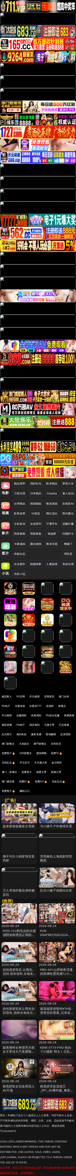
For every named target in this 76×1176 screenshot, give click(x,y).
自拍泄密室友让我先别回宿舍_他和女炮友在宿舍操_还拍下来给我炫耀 (19, 1014)
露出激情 (35, 544)
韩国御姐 (35, 503)
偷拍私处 (21, 734)
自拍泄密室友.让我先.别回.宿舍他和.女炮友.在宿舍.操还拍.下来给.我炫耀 (18, 975)
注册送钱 (20, 706)
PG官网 (20, 696)
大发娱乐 (24, 743)
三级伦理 (19, 493)
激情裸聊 (41, 753)
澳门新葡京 (8, 743)
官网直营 (49, 696)
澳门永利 (64, 696)
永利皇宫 (56, 743)
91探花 (35, 513)
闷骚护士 (68, 533)
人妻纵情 (51, 564)
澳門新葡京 (40, 743)
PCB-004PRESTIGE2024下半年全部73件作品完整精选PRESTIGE (56, 937)
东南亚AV (68, 503)
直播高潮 (69, 715)
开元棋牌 (34, 696)
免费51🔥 (56, 753)
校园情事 (35, 564)
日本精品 (35, 493)
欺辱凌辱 (19, 513)
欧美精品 (51, 483)
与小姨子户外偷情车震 (56, 826)
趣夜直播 (36, 734)
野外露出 (68, 513)
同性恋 (68, 554)
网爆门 (68, 544)
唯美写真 (51, 544)
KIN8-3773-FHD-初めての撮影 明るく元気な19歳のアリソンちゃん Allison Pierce (56, 1053)
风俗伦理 (68, 564)
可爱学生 (51, 524)
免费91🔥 (24, 781)
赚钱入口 (25, 791)
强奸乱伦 (35, 483)
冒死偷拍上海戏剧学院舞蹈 (56, 858)
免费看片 (27, 772)
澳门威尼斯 (8, 781)
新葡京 (62, 706)
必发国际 (65, 734)
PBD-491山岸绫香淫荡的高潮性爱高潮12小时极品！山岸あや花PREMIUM (56, 975)
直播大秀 (56, 772)
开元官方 (25, 762)
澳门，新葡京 (9, 772)
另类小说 (19, 574)
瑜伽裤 (52, 533)
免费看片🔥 (8, 753)
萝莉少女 (68, 483)
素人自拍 (68, 493)
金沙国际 (57, 762)
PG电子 (6, 706)
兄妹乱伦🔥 (58, 781)
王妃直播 (64, 725)
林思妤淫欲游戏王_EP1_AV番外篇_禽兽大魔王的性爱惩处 (56, 1090)
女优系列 (35, 524)
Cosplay (52, 493)
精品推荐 (19, 483)
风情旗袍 (19, 533)
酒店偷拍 (34, 725)
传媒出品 (19, 554)
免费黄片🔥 (8, 791)
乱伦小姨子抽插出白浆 (56, 890)
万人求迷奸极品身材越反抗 (19, 892)
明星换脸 (35, 533)
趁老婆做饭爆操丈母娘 (19, 826)
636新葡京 (26, 753)
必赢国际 (21, 715)
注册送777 (35, 706)
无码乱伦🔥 (8, 762)
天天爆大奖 (40, 762)
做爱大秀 (41, 772)
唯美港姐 (51, 503)
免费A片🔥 (41, 781)
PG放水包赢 (53, 715)
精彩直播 (7, 725)
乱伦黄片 (7, 734)
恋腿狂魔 (68, 524)
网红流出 (51, 513)
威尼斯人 (7, 696)
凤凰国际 (36, 715)
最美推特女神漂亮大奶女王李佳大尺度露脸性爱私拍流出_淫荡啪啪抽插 (19, 1053)
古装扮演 (19, 524)
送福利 (50, 706)
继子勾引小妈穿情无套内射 (19, 858)
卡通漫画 (19, 544)
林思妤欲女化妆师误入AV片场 (19, 1088)
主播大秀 (49, 725)
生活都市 (19, 564)
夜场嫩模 (51, 734)
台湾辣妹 (19, 503)
